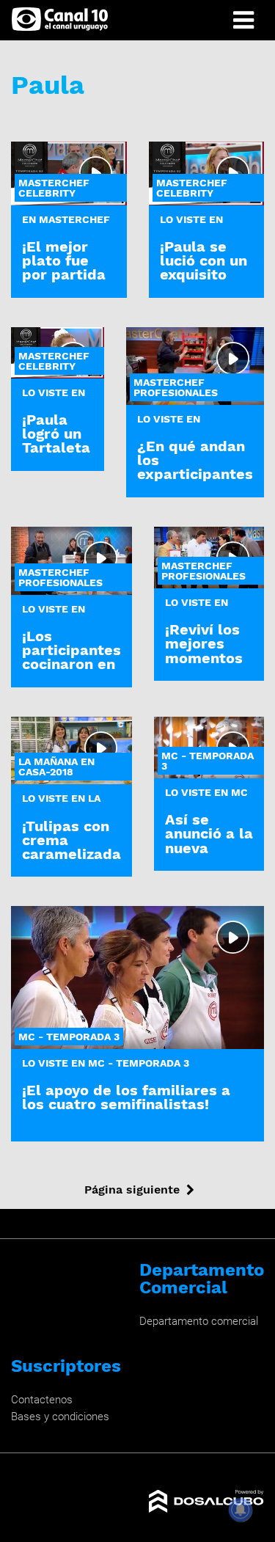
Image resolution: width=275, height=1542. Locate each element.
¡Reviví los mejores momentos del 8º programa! (204, 658)
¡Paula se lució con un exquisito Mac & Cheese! (203, 275)
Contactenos (42, 1399)
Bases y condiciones (60, 1416)
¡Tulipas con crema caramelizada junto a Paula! (71, 854)
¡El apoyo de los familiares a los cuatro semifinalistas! (126, 1097)
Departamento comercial (198, 1321)
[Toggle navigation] (243, 20)
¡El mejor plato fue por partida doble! (64, 268)
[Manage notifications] (240, 1509)
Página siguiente (132, 1189)
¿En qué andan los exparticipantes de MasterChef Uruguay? (195, 474)
